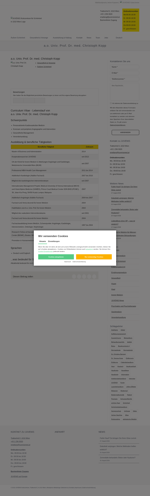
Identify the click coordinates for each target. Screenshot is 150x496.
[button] (56, 256)
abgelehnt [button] (89, 249)
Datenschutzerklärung (79, 261)
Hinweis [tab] (42, 241)
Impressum (67, 261)
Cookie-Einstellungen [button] (45, 251)
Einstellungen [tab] (54, 241)
